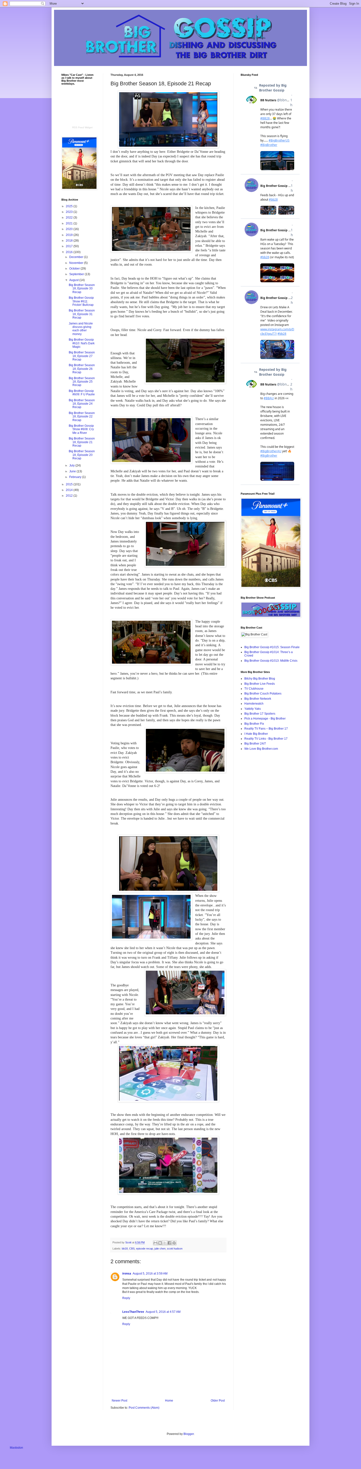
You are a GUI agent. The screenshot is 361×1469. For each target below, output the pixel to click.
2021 (69, 223)
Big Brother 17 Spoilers (259, 713)
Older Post (218, 1400)
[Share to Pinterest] (174, 1242)
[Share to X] (164, 1242)
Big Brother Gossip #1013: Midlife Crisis (270, 660)
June (73, 471)
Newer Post (119, 1400)
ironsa (126, 1273)
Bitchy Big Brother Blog (259, 678)
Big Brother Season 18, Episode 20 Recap (82, 455)
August (74, 280)
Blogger (188, 1434)
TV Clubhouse (254, 688)
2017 (69, 246)
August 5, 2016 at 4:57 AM (163, 1312)
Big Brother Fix (254, 723)
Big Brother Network (257, 698)
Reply (126, 1298)
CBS (132, 1248)
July (72, 465)
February (75, 477)
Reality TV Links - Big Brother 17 (266, 738)
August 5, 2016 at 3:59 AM (150, 1273)
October (75, 268)
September (77, 274)
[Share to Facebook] (169, 1242)
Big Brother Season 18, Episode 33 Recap (82, 288)
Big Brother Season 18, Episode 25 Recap (82, 381)
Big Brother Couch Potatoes (262, 693)
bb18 (125, 1248)
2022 (69, 217)
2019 (69, 235)
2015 (69, 484)
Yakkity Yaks (252, 708)
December (76, 257)
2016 (69, 252)
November (76, 263)
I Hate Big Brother (256, 733)
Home (169, 1400)
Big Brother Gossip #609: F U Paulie (82, 392)
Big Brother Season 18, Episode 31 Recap (82, 314)
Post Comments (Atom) (144, 1407)
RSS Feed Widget (82, 127)
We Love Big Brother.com (261, 748)
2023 (69, 212)
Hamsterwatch (254, 703)
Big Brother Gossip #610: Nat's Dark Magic (82, 343)
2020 (69, 229)
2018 (69, 240)
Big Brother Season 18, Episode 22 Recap (82, 416)
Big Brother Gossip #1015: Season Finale (272, 647)
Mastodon (16, 1447)
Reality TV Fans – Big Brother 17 (266, 728)
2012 (69, 495)
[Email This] (155, 1242)
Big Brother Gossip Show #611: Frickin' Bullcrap (81, 301)
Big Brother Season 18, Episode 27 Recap (82, 356)
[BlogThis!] (160, 1242)
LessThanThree (133, 1312)
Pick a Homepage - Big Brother (265, 718)
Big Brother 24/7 (255, 743)
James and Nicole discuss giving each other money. (81, 329)
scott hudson (174, 1248)
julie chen (160, 1248)
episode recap (144, 1248)
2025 (69, 206)
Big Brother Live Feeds (259, 683)
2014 (69, 490)
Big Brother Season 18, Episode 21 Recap (82, 442)
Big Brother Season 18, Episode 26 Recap (82, 368)
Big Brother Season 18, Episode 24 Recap (82, 404)
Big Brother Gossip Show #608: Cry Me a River (81, 429)
